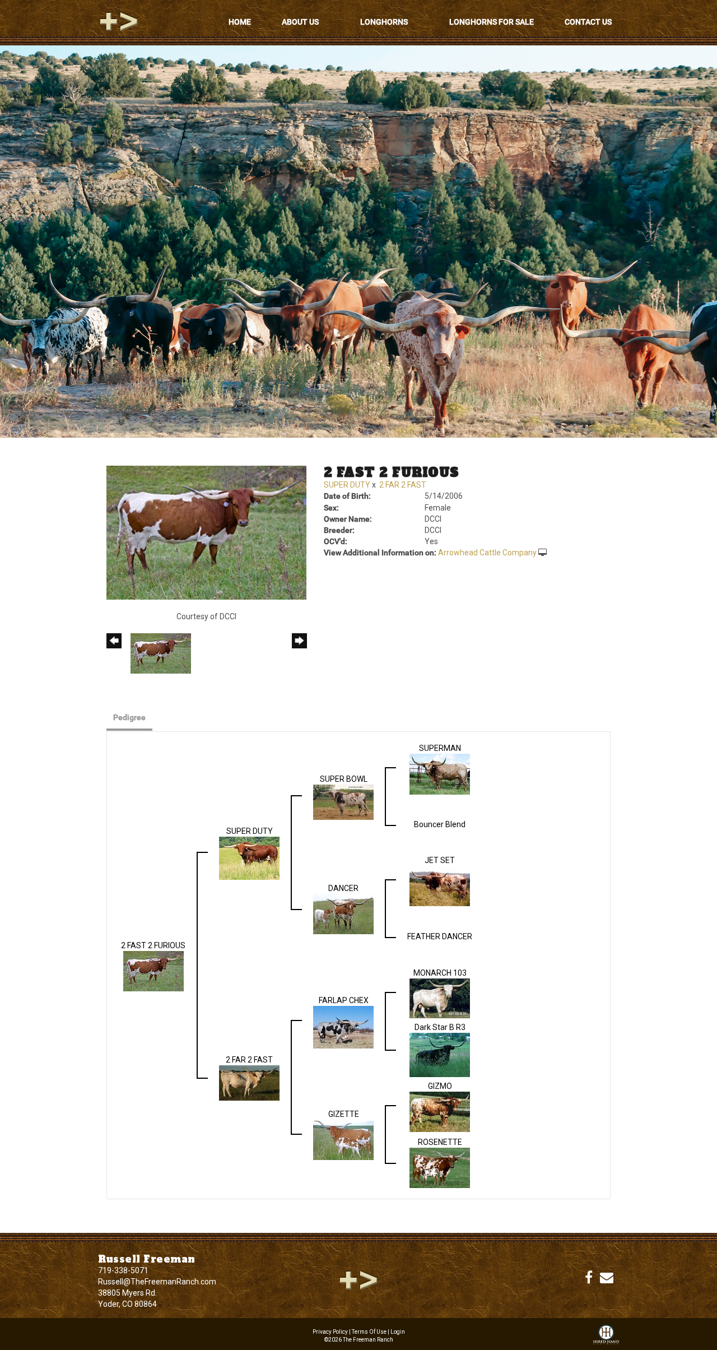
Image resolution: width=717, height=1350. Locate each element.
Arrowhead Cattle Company (487, 552)
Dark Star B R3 (440, 1027)
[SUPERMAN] (439, 773)
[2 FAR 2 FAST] (249, 1082)
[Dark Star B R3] (439, 1054)
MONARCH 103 (440, 972)
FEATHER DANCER (439, 936)
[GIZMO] (439, 1111)
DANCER (343, 888)
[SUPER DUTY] (249, 857)
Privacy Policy (330, 1332)
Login (397, 1332)
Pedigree (129, 717)
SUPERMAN (440, 748)
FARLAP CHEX (344, 1000)
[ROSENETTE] (439, 1167)
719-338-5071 (123, 1270)
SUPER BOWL (343, 778)
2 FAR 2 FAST (402, 484)
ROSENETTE (440, 1142)
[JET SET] (439, 885)
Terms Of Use (369, 1332)
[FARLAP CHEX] (343, 1026)
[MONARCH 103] (439, 997)
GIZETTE (343, 1114)
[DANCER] (343, 913)
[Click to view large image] (206, 531)
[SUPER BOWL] (343, 801)
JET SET (440, 860)
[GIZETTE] (343, 1139)
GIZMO (440, 1086)
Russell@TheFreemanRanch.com (157, 1281)
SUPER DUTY (347, 484)
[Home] (358, 1279)
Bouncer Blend (439, 824)
